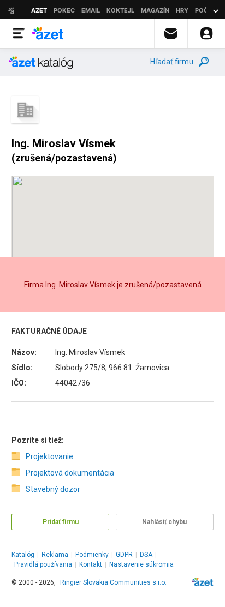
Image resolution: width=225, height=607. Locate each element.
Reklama (55, 554)
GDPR (124, 554)
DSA (146, 554)
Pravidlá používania (43, 564)
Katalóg (22, 554)
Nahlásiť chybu (164, 522)
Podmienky (92, 554)
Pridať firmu (61, 522)
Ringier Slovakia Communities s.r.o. (113, 582)
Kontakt (90, 564)
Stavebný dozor (53, 489)
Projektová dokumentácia (70, 472)
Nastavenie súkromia (141, 564)
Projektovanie (49, 456)
